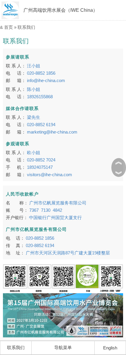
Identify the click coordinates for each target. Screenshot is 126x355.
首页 (8, 27)
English (110, 347)
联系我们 (26, 27)
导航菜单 (63, 347)
